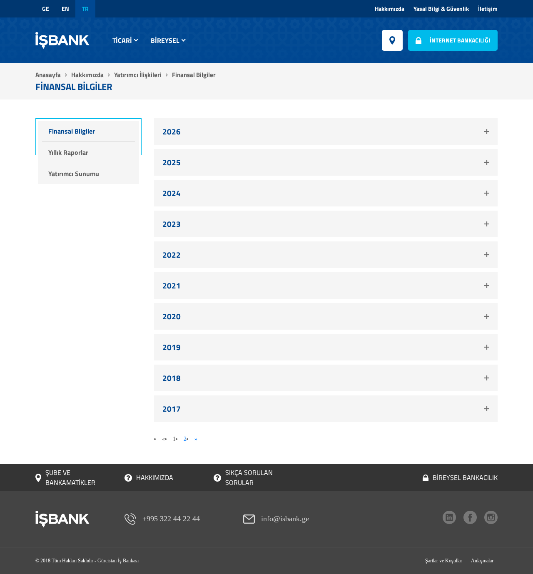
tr (85, 8)
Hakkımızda (389, 8)
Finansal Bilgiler (71, 131)
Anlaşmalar (482, 561)
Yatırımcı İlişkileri (138, 75)
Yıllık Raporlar (68, 152)
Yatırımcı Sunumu (73, 173)
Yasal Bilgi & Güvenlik (441, 8)
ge (45, 8)
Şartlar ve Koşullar (443, 561)
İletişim (488, 8)
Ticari (122, 40)
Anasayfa (48, 75)
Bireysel (165, 40)
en (65, 8)
